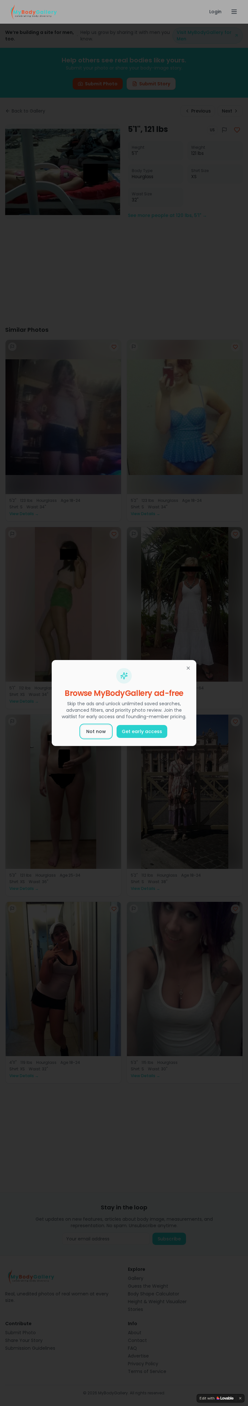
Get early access (142, 731)
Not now (96, 731)
